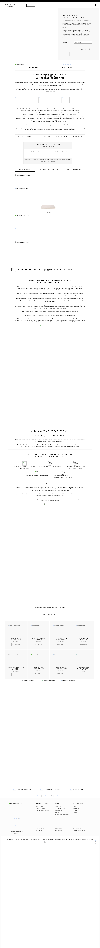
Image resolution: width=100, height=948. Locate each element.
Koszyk (88, 5)
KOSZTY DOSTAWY (40, 806)
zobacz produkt (16, 644)
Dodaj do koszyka (78, 54)
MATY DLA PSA (39, 830)
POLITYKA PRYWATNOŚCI (60, 808)
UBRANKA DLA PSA (77, 824)
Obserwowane (92, 5)
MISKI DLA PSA (58, 826)
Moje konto (90, 839)
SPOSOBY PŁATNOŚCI (41, 808)
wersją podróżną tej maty (44, 315)
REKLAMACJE (76, 810)
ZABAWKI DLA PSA (77, 828)
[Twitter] (19, 818)
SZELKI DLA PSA (58, 828)
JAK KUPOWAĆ (58, 806)
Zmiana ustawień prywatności (62, 814)
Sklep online (10, 839)
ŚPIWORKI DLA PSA (77, 826)
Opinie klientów (77, 839)
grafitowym (68, 311)
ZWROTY (74, 806)
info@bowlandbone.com (51, 493)
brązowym (58, 311)
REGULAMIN (57, 812)
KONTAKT (75, 812)
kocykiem (20, 321)
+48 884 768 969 (16, 830)
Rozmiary (66, 42)
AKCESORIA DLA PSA (40, 824)
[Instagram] (16, 818)
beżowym (52, 311)
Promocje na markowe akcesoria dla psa (58, 839)
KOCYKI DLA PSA (58, 824)
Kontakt (84, 839)
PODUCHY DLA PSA (40, 828)
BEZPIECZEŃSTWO (58, 810)
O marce (17, 839)
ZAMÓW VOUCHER (83, 269)
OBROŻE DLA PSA (58, 830)
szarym (63, 311)
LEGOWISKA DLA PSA (40, 826)
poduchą (53, 315)
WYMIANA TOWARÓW (77, 808)
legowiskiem (59, 315)
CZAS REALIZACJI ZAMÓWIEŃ (42, 810)
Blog (70, 839)
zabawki (37, 321)
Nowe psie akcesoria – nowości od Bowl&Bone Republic (33, 839)
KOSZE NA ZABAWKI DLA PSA (79, 830)
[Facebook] (14, 818)
